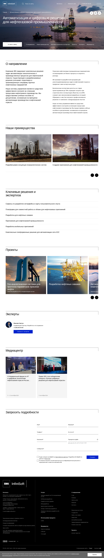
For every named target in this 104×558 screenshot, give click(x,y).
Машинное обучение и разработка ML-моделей (50, 511)
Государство (75, 512)
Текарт (90, 548)
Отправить (92, 457)
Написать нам (72, 3)
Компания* (40, 439)
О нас (73, 495)
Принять (94, 554)
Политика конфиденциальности (17, 531)
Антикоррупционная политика (10, 520)
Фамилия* (71, 425)
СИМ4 (42, 520)
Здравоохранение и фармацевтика (80, 522)
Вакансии (74, 502)
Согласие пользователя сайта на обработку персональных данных (19, 525)
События (43, 531)
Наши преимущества (43, 44)
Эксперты (82, 44)
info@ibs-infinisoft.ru (10, 511)
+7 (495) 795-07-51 (20, 507)
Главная (5, 12)
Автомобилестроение (77, 520)
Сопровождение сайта (82, 548)
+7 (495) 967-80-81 (10, 509)
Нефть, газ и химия (76, 515)
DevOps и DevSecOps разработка (49, 508)
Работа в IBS (75, 500)
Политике (47, 458)
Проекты (74, 44)
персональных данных (61, 457)
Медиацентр (90, 44)
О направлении (30, 44)
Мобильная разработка (46, 499)
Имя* (38, 425)
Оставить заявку (12, 44)
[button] (92, 175)
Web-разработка (45, 503)
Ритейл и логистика (76, 524)
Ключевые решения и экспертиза (60, 44)
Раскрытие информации (8, 523)
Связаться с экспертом (23, 331)
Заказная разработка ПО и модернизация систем (51, 496)
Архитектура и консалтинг (47, 506)
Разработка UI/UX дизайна (47, 501)
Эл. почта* (71, 432)
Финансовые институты (77, 510)
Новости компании (45, 529)
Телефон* (39, 432)
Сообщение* (40, 448)
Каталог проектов (76, 533)
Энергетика (74, 517)
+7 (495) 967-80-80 (86, 3)
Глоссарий (43, 534)
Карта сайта (6, 528)
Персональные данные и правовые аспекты (13, 518)
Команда (74, 497)
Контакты (59, 3)
